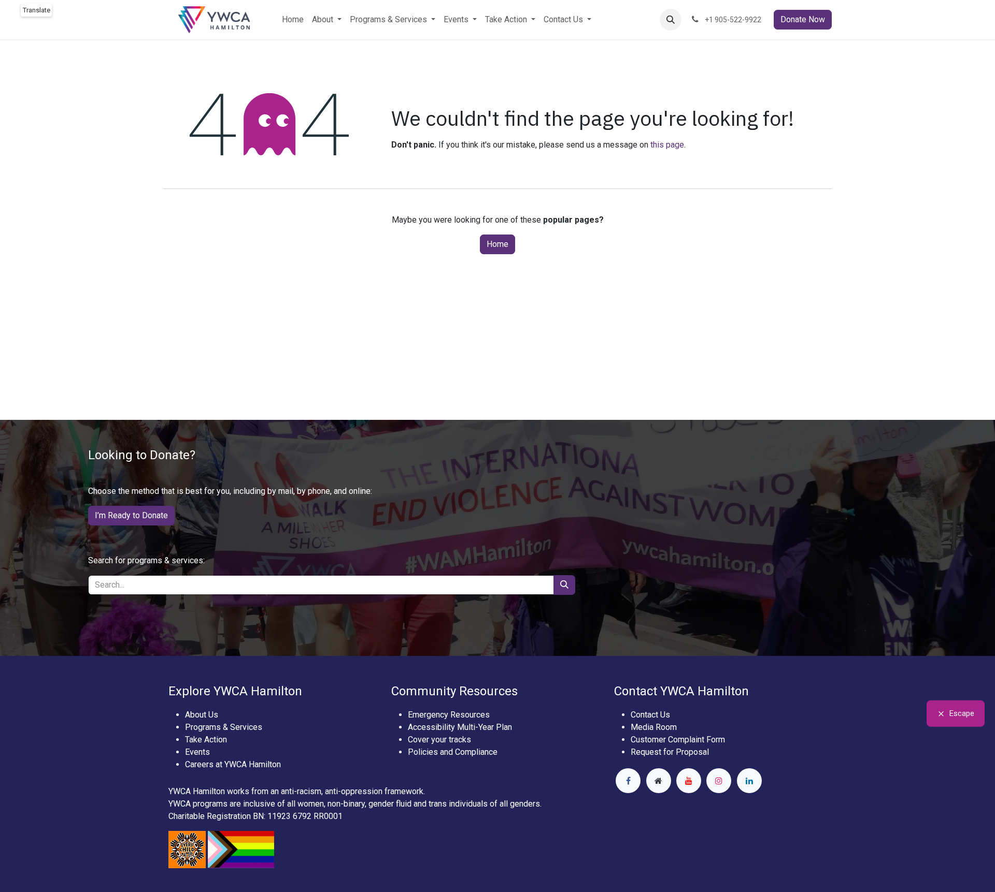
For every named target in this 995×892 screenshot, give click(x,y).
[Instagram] (718, 780)
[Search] (564, 585)
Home (497, 244)
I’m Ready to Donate (131, 515)
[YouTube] (688, 780)
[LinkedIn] (749, 780)
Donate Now (802, 19)
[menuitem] (293, 19)
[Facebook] (628, 780)
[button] (670, 20)
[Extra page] (658, 780)
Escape (961, 713)
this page (667, 145)
